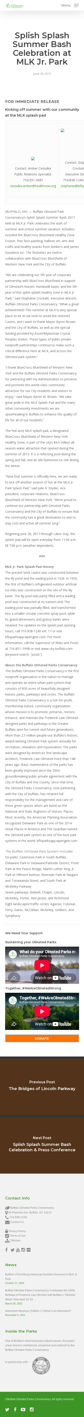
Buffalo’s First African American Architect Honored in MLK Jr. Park (41, 1277)
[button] (70, 5)
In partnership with (16, 1362)
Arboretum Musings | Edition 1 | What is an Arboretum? (38, 1311)
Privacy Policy (17, 1231)
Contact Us (17, 1222)
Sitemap (15, 1240)
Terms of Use (18, 1235)
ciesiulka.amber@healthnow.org (33, 186)
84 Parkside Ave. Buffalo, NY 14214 (30, 1212)
